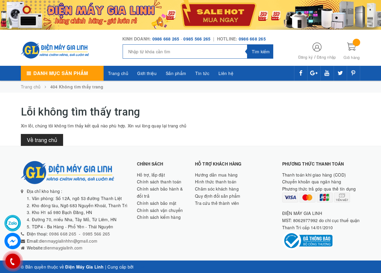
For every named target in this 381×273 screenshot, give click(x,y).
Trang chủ (118, 73)
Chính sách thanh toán (159, 182)
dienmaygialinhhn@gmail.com (68, 241)
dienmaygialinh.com (63, 248)
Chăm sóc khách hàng (217, 189)
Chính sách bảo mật (157, 203)
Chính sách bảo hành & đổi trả (160, 192)
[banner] (190, 14)
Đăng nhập (326, 57)
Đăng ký (305, 57)
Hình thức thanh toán (215, 182)
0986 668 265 (165, 39)
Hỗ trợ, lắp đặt (151, 175)
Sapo (140, 267)
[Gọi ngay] (13, 261)
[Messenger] (12, 241)
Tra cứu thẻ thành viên (217, 203)
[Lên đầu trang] (371, 255)
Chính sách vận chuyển (160, 210)
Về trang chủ (42, 139)
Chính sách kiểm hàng (159, 217)
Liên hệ (226, 73)
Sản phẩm (176, 73)
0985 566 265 (197, 39)
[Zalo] (12, 223)
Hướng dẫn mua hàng (216, 175)
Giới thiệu (147, 73)
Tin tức (202, 73)
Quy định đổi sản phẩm (217, 196)
